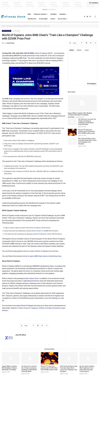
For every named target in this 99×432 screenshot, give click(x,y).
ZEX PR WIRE (29, 53)
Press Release (9, 26)
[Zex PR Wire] (3, 43)
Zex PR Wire (10, 43)
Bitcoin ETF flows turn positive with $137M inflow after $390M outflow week (86, 131)
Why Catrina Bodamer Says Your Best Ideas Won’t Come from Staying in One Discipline (87, 141)
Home (3, 26)
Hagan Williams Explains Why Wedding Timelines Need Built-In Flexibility (80, 114)
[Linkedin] (87, 16)
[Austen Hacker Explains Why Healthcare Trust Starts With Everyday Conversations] (88, 358)
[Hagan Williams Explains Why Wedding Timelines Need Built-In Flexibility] (82, 103)
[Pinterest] (91, 43)
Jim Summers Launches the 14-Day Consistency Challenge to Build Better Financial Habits (87, 121)
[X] (90, 16)
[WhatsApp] (95, 43)
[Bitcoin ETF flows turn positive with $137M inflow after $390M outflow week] (72, 132)
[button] (95, 16)
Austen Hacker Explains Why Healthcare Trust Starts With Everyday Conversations (87, 368)
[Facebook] (84, 16)
